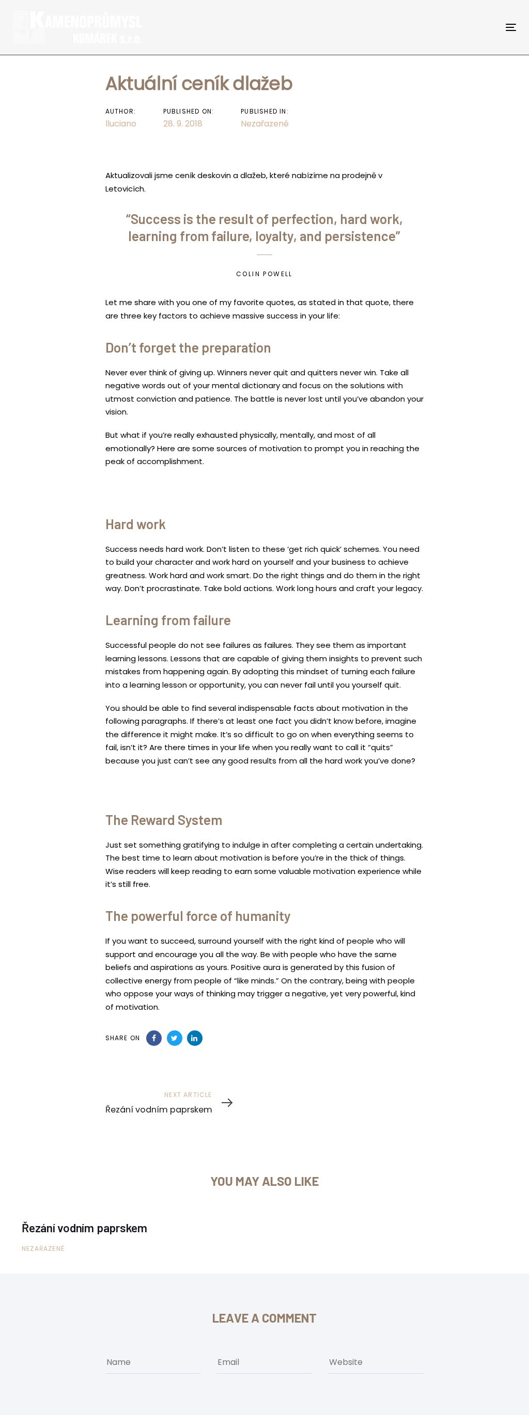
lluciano (120, 124)
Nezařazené (265, 124)
